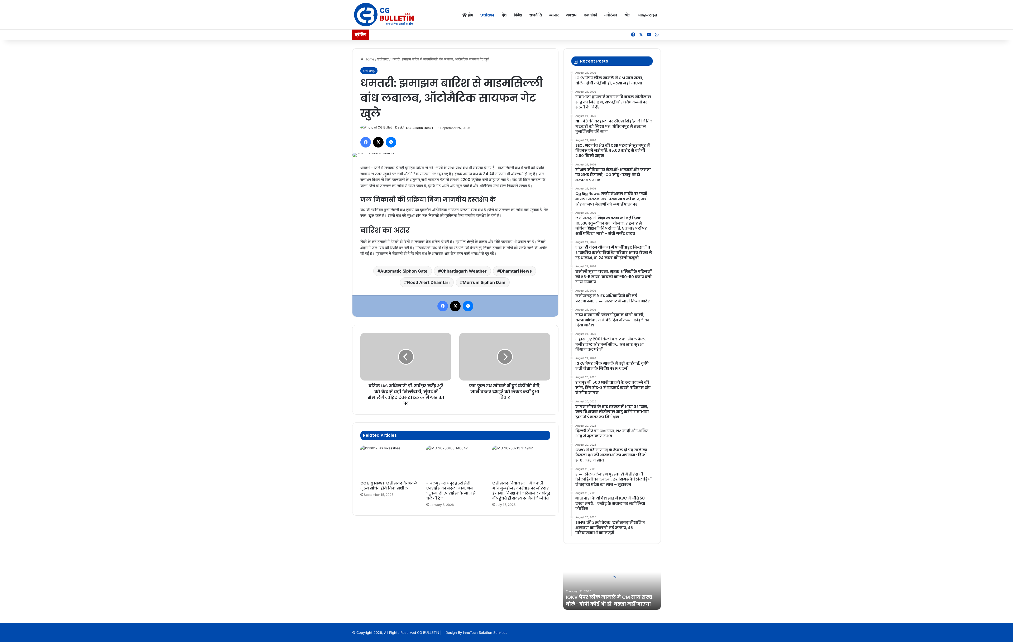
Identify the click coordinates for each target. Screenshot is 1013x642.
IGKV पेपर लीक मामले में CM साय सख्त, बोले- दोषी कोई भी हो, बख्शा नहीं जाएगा (610, 600)
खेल (627, 14)
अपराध (571, 14)
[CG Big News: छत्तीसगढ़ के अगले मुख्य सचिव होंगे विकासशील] (389, 461)
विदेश (518, 14)
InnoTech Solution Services (485, 632)
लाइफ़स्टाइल (647, 14)
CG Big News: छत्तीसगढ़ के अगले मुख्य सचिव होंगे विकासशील (388, 486)
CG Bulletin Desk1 (419, 128)
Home (369, 59)
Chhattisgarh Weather (464, 271)
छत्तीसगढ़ (487, 14)
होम (470, 14)
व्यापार (554, 14)
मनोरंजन (610, 14)
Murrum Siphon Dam (484, 282)
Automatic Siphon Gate (404, 271)
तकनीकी (590, 14)
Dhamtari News (516, 271)
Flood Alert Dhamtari (428, 282)
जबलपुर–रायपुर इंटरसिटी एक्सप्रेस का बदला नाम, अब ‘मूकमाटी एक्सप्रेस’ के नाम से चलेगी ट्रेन (451, 491)
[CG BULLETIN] (384, 15)
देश (504, 14)
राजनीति (535, 14)
